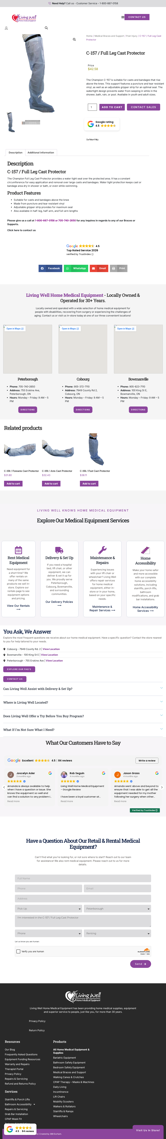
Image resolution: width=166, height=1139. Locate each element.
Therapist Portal (14, 1069)
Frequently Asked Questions (21, 1054)
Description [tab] (15, 152)
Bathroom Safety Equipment (69, 1062)
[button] (74, 39)
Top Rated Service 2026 (82, 250)
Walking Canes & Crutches (68, 1077)
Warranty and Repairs (17, 1064)
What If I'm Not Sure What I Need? (28, 730)
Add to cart (112, 107)
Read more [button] (13, 801)
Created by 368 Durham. (50, 1134)
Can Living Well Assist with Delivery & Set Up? (37, 689)
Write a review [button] (147, 760)
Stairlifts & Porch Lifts (17, 1099)
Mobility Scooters (63, 1101)
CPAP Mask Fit (13, 1118)
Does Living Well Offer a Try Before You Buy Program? (43, 716)
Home (89, 36)
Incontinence (60, 1091)
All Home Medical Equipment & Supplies (71, 1051)
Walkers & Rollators (64, 1106)
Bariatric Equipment (64, 1057)
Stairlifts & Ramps (63, 1111)
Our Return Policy (92, 139)
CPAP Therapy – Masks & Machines (73, 1082)
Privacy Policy (37, 1021)
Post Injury (131, 36)
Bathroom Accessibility (18, 1104)
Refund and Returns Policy (20, 1083)
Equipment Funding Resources (22, 1059)
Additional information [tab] (41, 152)
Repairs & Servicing (16, 1078)
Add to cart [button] (13, 483)
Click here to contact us (21, 230)
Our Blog (10, 1049)
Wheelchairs (60, 1116)
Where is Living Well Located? (25, 702)
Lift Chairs (59, 1096)
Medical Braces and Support (109, 36)
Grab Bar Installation (16, 1114)
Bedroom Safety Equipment (69, 1067)
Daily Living (59, 1086)
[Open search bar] (46, 27)
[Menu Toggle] (122, 17)
